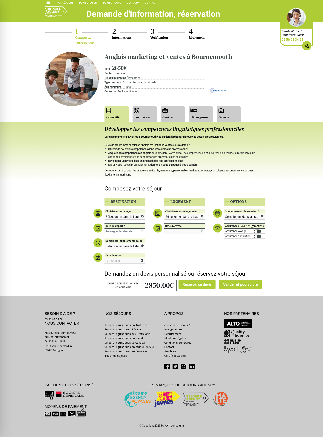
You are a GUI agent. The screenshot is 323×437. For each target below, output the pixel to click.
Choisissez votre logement (181, 211)
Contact (151, 2)
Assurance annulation (237, 236)
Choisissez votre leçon (118, 211)
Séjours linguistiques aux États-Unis (127, 334)
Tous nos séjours (115, 355)
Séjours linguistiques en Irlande (124, 338)
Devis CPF (133, 2)
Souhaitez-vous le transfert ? (242, 211)
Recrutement (172, 334)
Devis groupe (112, 2)
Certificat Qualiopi (175, 355)
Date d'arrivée (173, 226)
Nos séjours (64, 2)
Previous (3, 161)
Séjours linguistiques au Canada (124, 342)
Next (320, 161)
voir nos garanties (251, 226)
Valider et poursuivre (240, 284)
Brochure (170, 351)
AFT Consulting (174, 425)
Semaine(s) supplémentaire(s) (123, 241)
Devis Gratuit (88, 2)
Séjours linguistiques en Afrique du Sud (129, 347)
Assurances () (244, 226)
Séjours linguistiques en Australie (125, 351)
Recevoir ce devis (197, 284)
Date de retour (113, 255)
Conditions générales (177, 342)
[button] (48, 3)
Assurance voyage (235, 231)
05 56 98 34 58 (292, 39)
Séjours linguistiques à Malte (122, 329)
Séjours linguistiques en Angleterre (126, 325)
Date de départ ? (115, 226)
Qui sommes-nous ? (177, 325)
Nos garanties (173, 329)
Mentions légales (175, 338)
